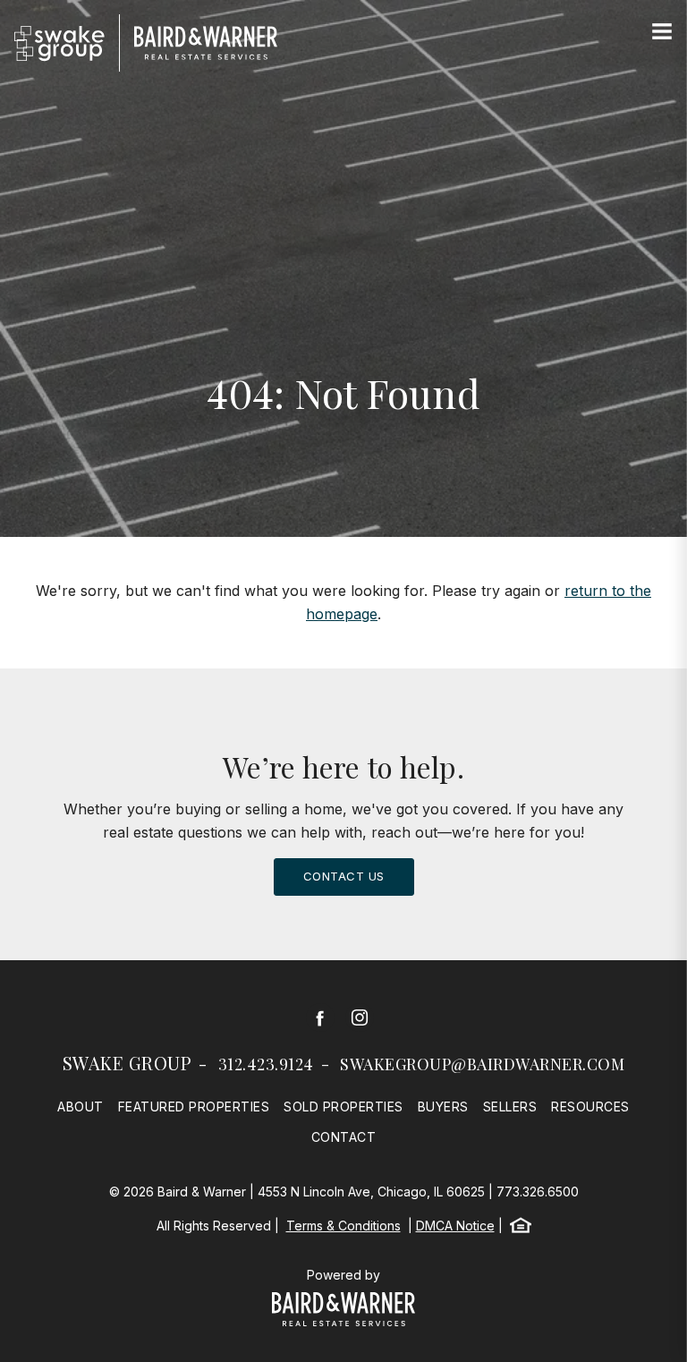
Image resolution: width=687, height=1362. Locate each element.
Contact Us (344, 876)
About (80, 1106)
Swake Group (127, 1063)
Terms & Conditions (343, 1225)
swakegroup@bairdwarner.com (482, 1064)
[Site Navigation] (661, 32)
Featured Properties (194, 1106)
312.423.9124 (266, 1064)
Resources (590, 1106)
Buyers (443, 1106)
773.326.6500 (537, 1191)
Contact (344, 1137)
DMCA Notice (455, 1225)
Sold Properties (343, 1106)
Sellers (510, 1106)
